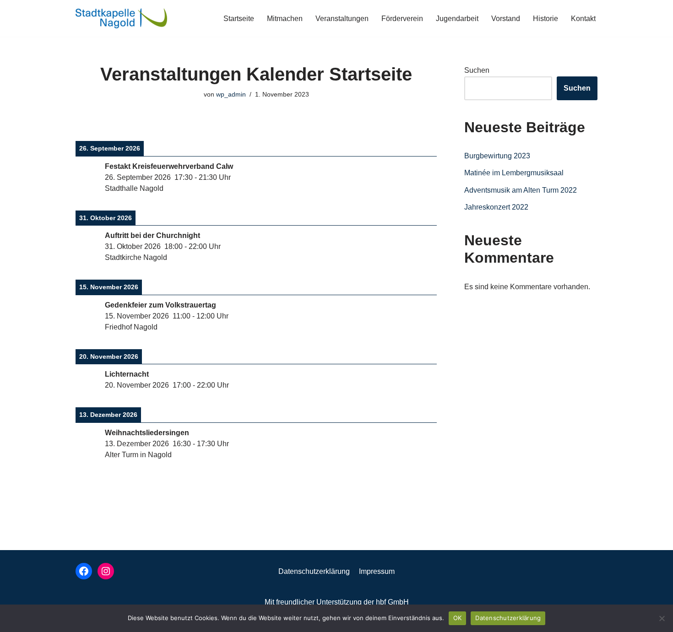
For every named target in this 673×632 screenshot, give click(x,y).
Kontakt (583, 18)
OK (457, 617)
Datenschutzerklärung (314, 571)
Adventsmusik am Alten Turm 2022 (520, 190)
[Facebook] (84, 571)
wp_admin (231, 94)
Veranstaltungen (342, 18)
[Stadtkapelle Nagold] (121, 18)
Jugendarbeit (457, 18)
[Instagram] (106, 571)
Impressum (377, 571)
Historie (545, 18)
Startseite (238, 18)
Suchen (476, 70)
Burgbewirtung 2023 (497, 156)
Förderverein (402, 18)
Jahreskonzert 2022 (496, 207)
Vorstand (505, 18)
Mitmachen (285, 18)
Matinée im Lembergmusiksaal (514, 173)
